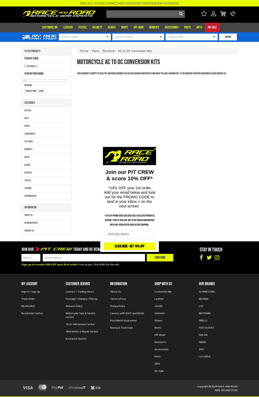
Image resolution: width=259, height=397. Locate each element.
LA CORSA (204, 356)
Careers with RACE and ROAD (127, 313)
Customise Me (50, 27)
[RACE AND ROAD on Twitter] (209, 258)
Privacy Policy (117, 306)
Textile (82, 27)
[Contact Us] (233, 15)
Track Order (28, 298)
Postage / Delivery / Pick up (81, 298)
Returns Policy (31, 222)
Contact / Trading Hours (80, 291)
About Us (28, 215)
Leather (68, 27)
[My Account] (213, 15)
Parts (187, 27)
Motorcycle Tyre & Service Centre (80, 315)
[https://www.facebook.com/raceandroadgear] (201, 258)
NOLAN (203, 334)
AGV (201, 349)
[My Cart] (223, 14)
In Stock (32, 66)
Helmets (97, 27)
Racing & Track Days (121, 327)
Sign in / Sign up (30, 291)
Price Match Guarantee (123, 320)
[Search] (181, 14)
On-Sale (212, 27)
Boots (124, 27)
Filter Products (32, 51)
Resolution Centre (32, 313)
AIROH (202, 342)
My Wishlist (28, 306)
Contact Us (29, 230)
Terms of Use (118, 298)
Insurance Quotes (76, 338)
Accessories (172, 27)
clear (41, 91)
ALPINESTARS (207, 291)
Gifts (199, 27)
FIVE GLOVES (206, 327)
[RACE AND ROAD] (59, 12)
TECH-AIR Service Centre (80, 324)
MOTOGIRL (205, 313)
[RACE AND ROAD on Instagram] (217, 258)
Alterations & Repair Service (82, 331)
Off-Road (139, 27)
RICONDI (203, 298)
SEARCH (228, 36)
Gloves (112, 27)
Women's (154, 27)
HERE (102, 264)
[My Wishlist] (204, 14)
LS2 (201, 306)
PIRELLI (203, 320)
